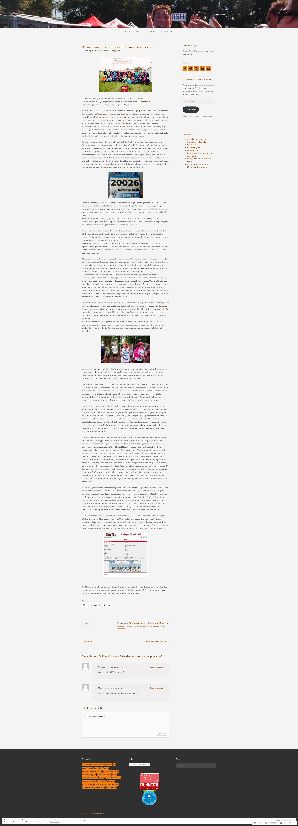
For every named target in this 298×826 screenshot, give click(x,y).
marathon (87, 778)
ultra (84, 787)
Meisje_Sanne (115, 51)
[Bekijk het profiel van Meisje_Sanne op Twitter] (190, 69)
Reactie (162, 733)
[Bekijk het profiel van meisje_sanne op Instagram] (196, 69)
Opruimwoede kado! (197, 142)
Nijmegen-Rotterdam (197, 167)
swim (89, 781)
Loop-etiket (192, 145)
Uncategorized (94, 787)
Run (131, 623)
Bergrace (163, 306)
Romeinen (122, 629)
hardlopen (104, 768)
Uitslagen (167, 31)
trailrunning (109, 781)
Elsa (100, 688)
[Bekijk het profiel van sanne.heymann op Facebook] (185, 69)
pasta (107, 778)
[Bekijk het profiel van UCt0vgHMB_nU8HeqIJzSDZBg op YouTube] (208, 69)
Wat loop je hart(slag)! (156, 641)
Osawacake (192, 150)
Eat (114, 765)
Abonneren (190, 109)
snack (118, 778)
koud (157, 623)
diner (109, 765)
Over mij (151, 31)
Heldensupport (89, 774)
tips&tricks (97, 781)
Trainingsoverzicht (102, 784)
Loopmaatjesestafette (153, 626)
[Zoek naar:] (196, 765)
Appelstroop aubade (196, 139)
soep (84, 781)
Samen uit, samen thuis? (198, 164)
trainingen (87, 784)
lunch (114, 774)
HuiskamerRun (104, 774)
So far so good (193, 147)
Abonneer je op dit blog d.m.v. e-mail (197, 79)
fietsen (95, 768)
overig (102, 778)
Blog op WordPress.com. (93, 813)
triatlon (115, 784)
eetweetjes (87, 768)
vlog (103, 787)
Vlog (138, 31)
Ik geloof (88, 641)
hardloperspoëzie (111, 771)
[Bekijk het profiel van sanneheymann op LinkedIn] (202, 69)
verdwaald (145, 102)
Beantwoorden (157, 667)
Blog (128, 31)
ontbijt (95, 778)
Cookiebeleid (54, 822)
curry (104, 765)
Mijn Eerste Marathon (149, 12)
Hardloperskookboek (92, 771)
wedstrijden (139, 623)
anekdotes (87, 765)
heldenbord (127, 123)
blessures (96, 765)
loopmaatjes (103, 117)
